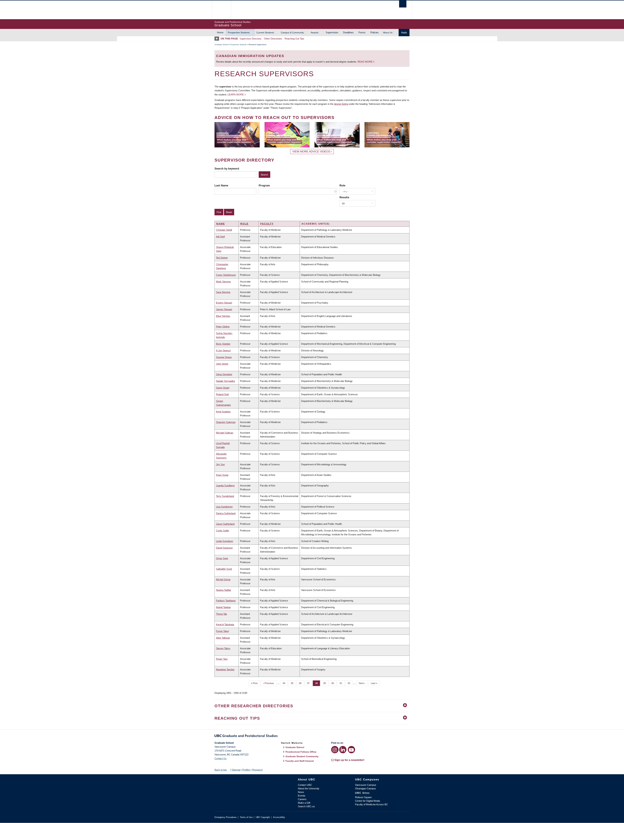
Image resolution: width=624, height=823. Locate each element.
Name (220, 223)
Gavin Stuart (222, 387)
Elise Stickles (223, 316)
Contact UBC (305, 785)
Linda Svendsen (224, 541)
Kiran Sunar (222, 475)
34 (285, 683)
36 (301, 683)
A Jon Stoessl (223, 350)
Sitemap (236, 769)
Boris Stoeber (223, 343)
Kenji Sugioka (223, 411)
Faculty (267, 223)
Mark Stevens (223, 281)
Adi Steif (220, 236)
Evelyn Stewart (224, 302)
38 (317, 683)
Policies (374, 32)
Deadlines (348, 32)
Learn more (236, 94)
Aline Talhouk (223, 637)
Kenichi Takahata (225, 624)
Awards (314, 32)
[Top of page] (217, 38)
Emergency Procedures (225, 817)
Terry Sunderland (225, 496)
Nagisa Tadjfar (223, 590)
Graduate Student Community (302, 756)
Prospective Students (239, 32)
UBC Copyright (263, 817)
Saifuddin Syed (224, 569)
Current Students (265, 32)
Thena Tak (221, 614)
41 (341, 683)
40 (333, 683)
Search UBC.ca (306, 806)
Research (257, 769)
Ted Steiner (222, 257)
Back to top (220, 769)
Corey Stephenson (226, 275)
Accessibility (279, 817)
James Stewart (224, 309)
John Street (222, 363)
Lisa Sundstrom (224, 506)
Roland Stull (222, 394)
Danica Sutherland (225, 513)
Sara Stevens (223, 292)
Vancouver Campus (365, 785)
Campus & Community (292, 32)
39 (325, 683)
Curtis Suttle (222, 530)
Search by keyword (226, 168)
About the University (308, 788)
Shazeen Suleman (225, 422)
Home (220, 32)
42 (350, 683)
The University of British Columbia (221, 9)
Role (342, 185)
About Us (387, 32)
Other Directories (273, 38)
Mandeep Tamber (225, 669)
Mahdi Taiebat (223, 607)
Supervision (332, 32)
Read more (365, 61)
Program (264, 185)
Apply (404, 32)
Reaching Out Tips (294, 38)
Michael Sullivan (224, 432)
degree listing (341, 104)
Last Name (221, 185)
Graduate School (221, 45)
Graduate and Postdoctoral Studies (312, 736)
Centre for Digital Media (367, 800)
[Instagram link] (334, 749)
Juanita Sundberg (225, 485)
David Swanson (224, 547)
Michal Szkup (223, 579)
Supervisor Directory (250, 38)
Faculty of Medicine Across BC (371, 804)
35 (293, 683)
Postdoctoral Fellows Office (301, 752)
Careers (302, 799)
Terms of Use (246, 817)
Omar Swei (222, 558)
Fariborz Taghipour (226, 600)
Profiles (246, 769)
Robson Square (363, 797)
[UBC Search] (402, 3)
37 (309, 683)
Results (344, 197)
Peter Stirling (222, 326)
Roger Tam (222, 659)
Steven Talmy (223, 648)
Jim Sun (220, 464)
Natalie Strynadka (225, 381)
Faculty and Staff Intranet (300, 761)
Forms (361, 32)
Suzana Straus (224, 357)
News (301, 792)
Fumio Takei (222, 631)
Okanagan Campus (365, 788)
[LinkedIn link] (342, 749)
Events (301, 795)
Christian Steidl (224, 230)
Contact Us (220, 758)
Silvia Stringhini (224, 374)
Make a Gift (304, 802)
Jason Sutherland (225, 524)
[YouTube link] (351, 749)
